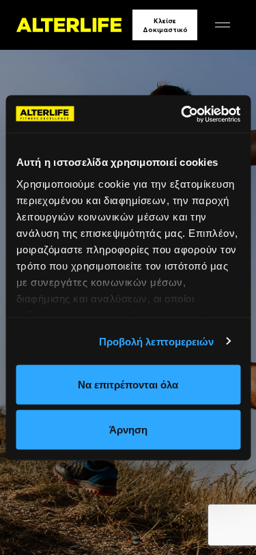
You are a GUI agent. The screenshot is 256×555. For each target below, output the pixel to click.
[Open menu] (222, 25)
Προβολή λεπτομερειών (156, 341)
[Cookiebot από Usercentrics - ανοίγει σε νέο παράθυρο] (182, 114)
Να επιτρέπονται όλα (128, 384)
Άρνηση (128, 429)
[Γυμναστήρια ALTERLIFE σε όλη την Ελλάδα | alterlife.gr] (69, 24)
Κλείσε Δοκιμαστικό (165, 25)
